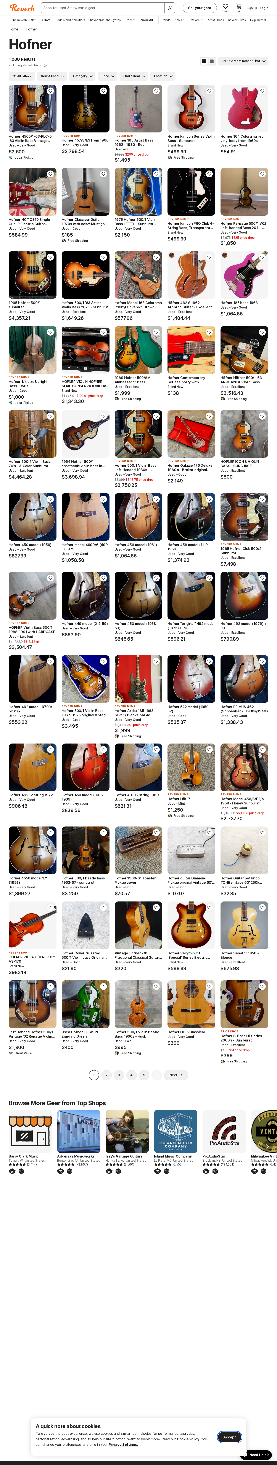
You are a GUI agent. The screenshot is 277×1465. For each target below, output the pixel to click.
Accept (229, 1437)
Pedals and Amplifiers (70, 20)
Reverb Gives (237, 20)
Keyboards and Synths (105, 20)
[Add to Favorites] (50, 91)
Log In (264, 8)
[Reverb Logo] (22, 7)
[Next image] (50, 108)
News (178, 20)
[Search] (169, 8)
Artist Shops (216, 20)
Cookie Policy (188, 1439)
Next (173, 1075)
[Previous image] (14, 108)
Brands (165, 20)
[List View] (211, 61)
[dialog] (138, 1437)
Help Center (258, 20)
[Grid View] (204, 61)
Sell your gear (199, 8)
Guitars (45, 20)
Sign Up (252, 8)
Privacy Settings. (123, 1444)
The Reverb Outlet (23, 20)
